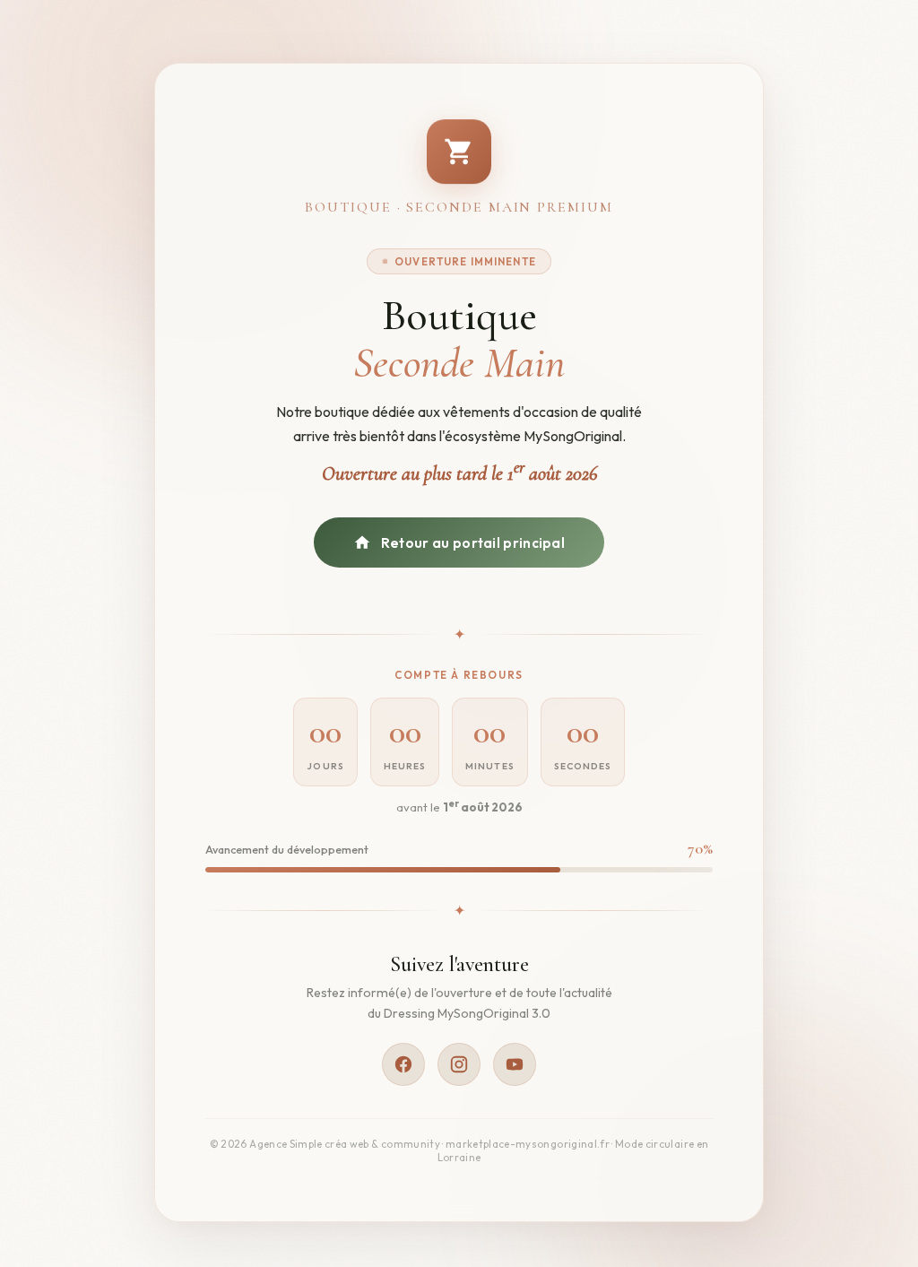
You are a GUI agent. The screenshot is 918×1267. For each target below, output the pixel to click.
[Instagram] (459, 1064)
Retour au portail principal (473, 542)
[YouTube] (514, 1064)
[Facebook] (403, 1064)
